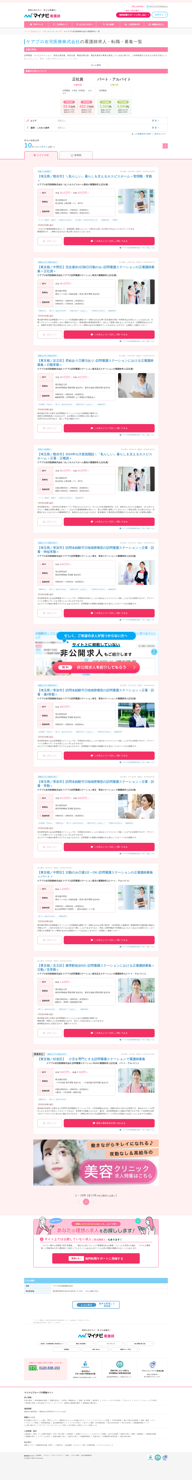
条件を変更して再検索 (98, 1304)
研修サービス (29, 1445)
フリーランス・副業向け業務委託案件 (66, 1403)
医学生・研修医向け (69, 1400)
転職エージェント (82, 1434)
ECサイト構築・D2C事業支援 (94, 1423)
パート (136, 1400)
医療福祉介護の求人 (90, 1403)
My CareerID (126, 1423)
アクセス (46, 1455)
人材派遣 (27, 1434)
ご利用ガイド (62, 24)
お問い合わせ (96, 1349)
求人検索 (110, 24)
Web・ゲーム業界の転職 (42, 1434)
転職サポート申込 (125, 1349)
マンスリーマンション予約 (56, 1425)
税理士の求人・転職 (128, 1434)
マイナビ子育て (75, 1423)
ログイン (159, 15)
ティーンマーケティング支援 (99, 1420)
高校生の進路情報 (30, 1412)
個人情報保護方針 (87, 1455)
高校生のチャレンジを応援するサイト (72, 1420)
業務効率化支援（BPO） (45, 1445)
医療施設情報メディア (141, 1423)
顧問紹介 (140, 1434)
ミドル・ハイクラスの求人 (111, 1400)
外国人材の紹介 (125, 1436)
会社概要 (38, 1455)
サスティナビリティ (57, 1455)
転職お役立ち (158, 24)
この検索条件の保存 (142, 134)
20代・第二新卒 (59, 1434)
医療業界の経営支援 (110, 1436)
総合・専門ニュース (50, 1420)
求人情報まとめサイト (32, 1420)
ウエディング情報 (32, 1423)
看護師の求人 (30, 1436)
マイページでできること (158, 6)
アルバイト (127, 1400)
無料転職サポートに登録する (97, 1258)
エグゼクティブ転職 (99, 1434)
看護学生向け (54, 1400)
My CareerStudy (113, 1423)
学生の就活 (28, 1400)
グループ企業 (75, 1455)
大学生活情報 (116, 1420)
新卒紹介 (70, 1434)
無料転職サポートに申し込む (132, 15)
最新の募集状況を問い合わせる (111, 1123)
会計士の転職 (113, 1434)
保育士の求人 (73, 1436)
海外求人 (96, 1400)
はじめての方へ (86, 24)
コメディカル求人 (44, 1436)
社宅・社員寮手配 (88, 1445)
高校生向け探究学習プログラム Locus (52, 1412)
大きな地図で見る (92, 1291)
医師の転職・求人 (59, 1436)
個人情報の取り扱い (140, 1343)
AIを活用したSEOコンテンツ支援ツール (83, 1425)
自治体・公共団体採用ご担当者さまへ (52, 1343)
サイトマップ (111, 1343)
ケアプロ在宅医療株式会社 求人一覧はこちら (138, 248)
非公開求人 (42, 147)
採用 (67, 1455)
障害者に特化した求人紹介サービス (38, 1403)
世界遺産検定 (45, 1423)
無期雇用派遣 (85, 1436)
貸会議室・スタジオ (72, 1445)
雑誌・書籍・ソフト (148, 1420)
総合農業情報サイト (60, 1423)
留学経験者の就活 (41, 1400)
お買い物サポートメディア (35, 1425)
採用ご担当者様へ (138, 6)
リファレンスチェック (105, 1445)
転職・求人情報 (84, 1400)
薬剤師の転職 (151, 1434)
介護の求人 (96, 1436)
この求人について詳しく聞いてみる (111, 241)
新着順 (77, 155)
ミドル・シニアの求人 (149, 1400)
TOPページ (38, 24)
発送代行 (59, 1445)
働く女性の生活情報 (131, 1420)
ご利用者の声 (134, 24)
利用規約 (66, 1349)
